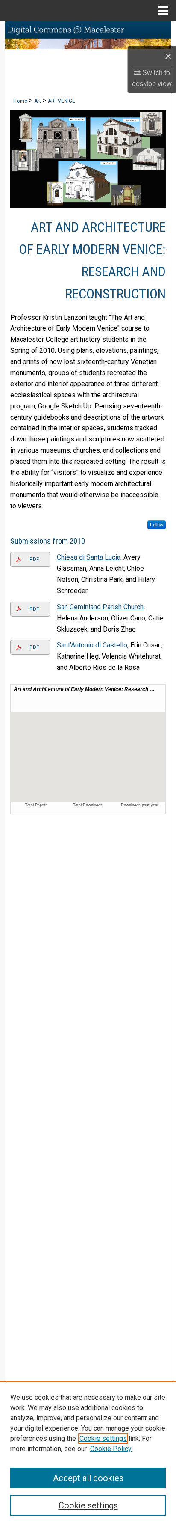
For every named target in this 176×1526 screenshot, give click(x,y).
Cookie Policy (111, 1449)
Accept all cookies (88, 1478)
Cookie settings (103, 1438)
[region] (88, 1453)
